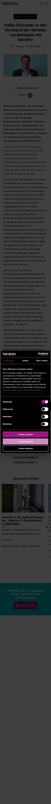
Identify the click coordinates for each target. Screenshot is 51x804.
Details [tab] (25, 361)
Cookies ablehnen (25, 448)
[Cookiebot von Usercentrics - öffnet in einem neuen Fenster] (38, 354)
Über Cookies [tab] (42, 361)
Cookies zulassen (25, 434)
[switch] (45, 409)
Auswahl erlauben (25, 441)
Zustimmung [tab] (9, 361)
